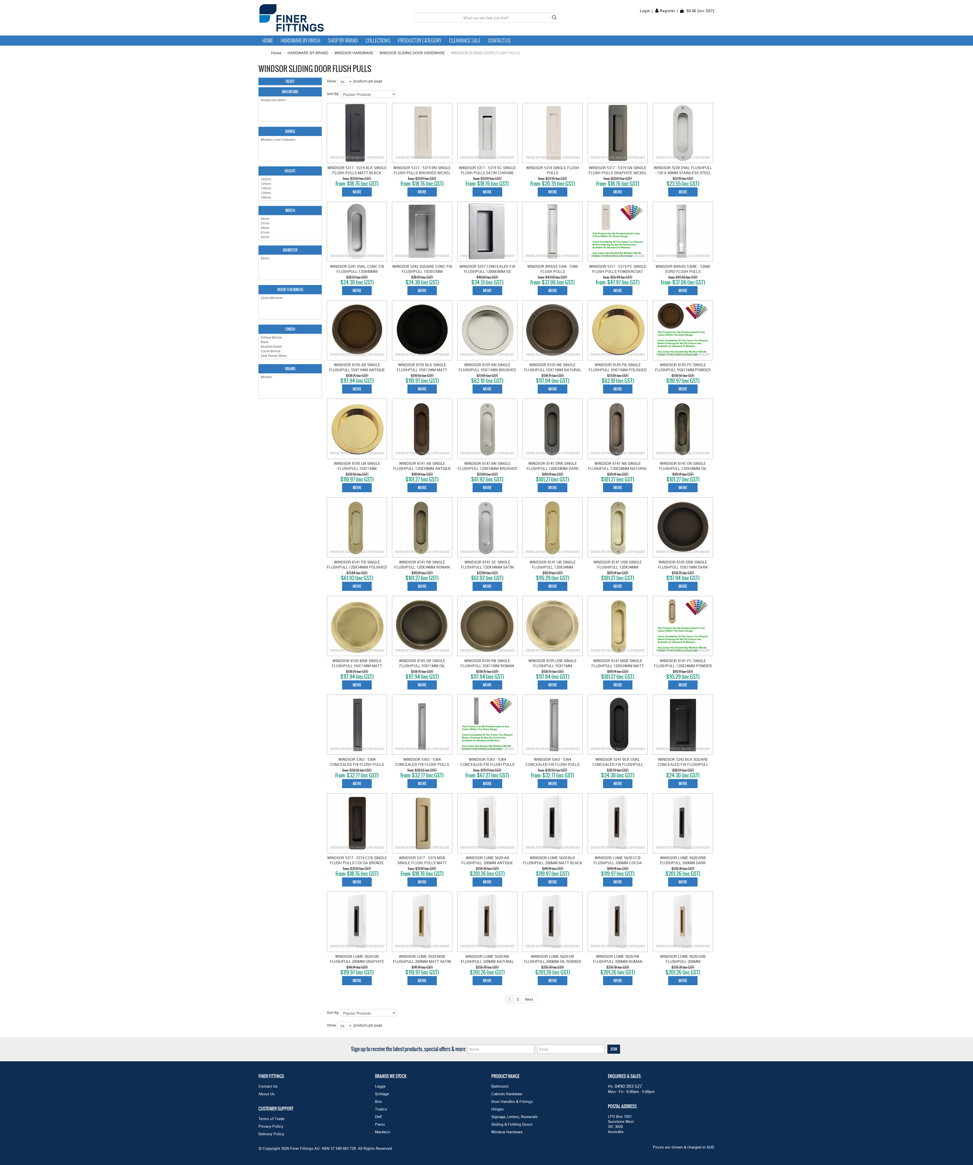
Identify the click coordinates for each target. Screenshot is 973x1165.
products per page (367, 81)
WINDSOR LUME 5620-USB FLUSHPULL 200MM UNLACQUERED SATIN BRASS (683, 961)
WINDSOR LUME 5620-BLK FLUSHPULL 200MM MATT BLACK (552, 860)
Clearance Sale (464, 40)
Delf (378, 1116)
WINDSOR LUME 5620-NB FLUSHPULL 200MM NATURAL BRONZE (487, 961)
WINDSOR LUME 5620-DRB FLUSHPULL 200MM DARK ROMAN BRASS (683, 862)
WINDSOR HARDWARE (353, 52)
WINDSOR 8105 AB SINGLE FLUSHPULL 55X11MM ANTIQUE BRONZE (357, 369)
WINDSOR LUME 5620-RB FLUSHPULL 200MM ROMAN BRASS (617, 961)
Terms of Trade (271, 1118)
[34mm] (290, 218)
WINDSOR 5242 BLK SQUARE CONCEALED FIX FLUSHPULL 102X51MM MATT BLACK (683, 764)
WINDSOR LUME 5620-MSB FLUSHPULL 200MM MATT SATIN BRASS (422, 961)
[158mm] (290, 197)
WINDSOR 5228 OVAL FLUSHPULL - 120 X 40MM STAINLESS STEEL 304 (683, 172)
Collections (378, 40)
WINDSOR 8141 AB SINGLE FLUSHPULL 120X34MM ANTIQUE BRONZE (422, 468)
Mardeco (382, 1131)
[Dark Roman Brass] (290, 355)
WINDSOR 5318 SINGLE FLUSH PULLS (552, 170)
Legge (380, 1086)
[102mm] (290, 179)
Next (529, 999)
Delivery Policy (271, 1133)
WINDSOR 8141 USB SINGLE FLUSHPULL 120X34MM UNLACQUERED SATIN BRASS (618, 567)
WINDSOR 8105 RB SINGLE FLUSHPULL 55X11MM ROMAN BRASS (487, 665)
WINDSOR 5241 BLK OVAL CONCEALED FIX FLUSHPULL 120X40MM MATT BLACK (617, 764)
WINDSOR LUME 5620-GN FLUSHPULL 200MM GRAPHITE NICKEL (357, 961)
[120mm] (290, 183)
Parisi (380, 1124)
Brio (378, 1101)
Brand (290, 369)
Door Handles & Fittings (512, 1101)
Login (645, 11)
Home (267, 40)
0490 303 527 (628, 1086)
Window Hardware (507, 1131)
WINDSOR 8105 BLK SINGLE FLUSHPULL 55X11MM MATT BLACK (422, 369)
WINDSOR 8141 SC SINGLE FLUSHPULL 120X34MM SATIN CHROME (487, 567)
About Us (266, 1093)
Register (667, 10)
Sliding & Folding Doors (512, 1124)
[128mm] (290, 192)
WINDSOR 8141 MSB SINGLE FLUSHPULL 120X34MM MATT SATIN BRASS (617, 665)
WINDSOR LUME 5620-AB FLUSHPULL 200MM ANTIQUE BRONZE (487, 862)
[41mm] (290, 232)
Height (290, 171)
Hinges (497, 1108)
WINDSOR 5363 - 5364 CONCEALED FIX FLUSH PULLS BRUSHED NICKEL (422, 764)
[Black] (290, 342)
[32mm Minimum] (290, 297)
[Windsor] (290, 377)
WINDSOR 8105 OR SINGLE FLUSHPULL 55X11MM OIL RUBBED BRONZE (422, 665)
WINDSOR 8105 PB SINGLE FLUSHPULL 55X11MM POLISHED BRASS (618, 369)
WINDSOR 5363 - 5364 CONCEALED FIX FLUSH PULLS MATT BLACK (357, 764)
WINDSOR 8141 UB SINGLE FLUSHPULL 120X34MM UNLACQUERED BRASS (553, 567)
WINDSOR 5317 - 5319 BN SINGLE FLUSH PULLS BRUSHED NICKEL (422, 170)
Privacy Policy (270, 1126)
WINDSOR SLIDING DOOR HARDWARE (412, 52)
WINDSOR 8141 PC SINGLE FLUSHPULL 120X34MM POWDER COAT (683, 665)
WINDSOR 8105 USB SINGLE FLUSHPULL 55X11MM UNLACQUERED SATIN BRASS (553, 665)
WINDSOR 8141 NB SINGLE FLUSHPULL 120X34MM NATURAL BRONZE (617, 468)
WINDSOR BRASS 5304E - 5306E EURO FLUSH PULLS (683, 269)
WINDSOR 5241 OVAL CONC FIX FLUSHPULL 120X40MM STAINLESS (357, 271)
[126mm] (290, 188)
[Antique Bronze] (290, 337)
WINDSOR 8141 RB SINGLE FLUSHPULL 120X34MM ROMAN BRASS (422, 567)
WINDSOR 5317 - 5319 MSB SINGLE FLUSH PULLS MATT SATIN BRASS (422, 862)
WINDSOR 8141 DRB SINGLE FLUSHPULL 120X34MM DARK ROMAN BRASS (553, 468)
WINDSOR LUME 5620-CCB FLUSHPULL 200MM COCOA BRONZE (617, 862)
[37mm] (290, 223)
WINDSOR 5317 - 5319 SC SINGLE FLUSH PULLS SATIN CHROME (487, 170)
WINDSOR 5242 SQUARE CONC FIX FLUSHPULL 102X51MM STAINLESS (422, 271)
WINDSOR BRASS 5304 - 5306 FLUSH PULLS (552, 269)
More (357, 192)
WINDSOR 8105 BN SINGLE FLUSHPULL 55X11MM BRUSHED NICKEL (487, 369)
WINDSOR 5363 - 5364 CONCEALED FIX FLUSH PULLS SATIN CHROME (552, 764)
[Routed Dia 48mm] (290, 100)
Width (290, 210)
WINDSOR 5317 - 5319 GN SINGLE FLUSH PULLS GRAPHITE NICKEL (618, 170)
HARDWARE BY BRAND (308, 52)
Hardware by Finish (300, 40)
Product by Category (419, 40)
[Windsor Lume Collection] (290, 139)
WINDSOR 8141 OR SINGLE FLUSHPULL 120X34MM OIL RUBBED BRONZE (683, 468)
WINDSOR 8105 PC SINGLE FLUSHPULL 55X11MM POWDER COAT (683, 369)
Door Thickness (290, 289)
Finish (290, 329)
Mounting (290, 92)
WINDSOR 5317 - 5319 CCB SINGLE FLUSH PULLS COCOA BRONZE (357, 860)
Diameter (290, 250)
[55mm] (290, 258)
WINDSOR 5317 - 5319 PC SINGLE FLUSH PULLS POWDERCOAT (617, 269)
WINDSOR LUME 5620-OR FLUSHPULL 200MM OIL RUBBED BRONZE (552, 961)
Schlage (382, 1093)
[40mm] (290, 227)
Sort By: (333, 93)
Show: (332, 81)
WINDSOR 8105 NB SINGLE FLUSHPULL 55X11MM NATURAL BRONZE (552, 369)
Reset (290, 81)
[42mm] (290, 237)
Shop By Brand (343, 40)
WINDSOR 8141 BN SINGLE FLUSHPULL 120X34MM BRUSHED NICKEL (487, 468)
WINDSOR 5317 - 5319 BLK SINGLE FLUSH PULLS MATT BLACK (357, 170)
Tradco (381, 1108)
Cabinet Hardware (506, 1093)
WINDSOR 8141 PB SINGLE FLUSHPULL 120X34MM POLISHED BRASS (357, 567)
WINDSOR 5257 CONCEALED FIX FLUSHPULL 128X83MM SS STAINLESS (487, 271)
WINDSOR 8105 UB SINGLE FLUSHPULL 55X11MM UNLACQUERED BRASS (357, 468)
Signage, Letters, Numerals (514, 1116)
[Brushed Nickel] (290, 346)
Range (290, 131)
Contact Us (499, 40)
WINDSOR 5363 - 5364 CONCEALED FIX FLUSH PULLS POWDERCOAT (487, 764)
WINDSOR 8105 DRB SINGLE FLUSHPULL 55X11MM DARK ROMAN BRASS (683, 567)
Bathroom (500, 1086)
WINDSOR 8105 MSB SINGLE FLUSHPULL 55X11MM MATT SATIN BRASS (357, 665)
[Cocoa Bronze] (290, 351)
